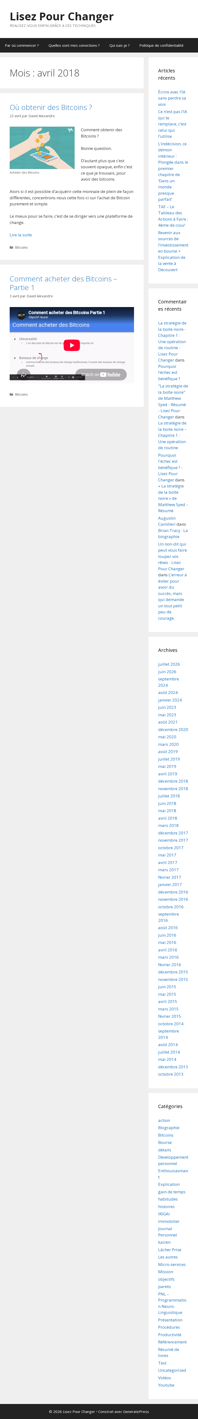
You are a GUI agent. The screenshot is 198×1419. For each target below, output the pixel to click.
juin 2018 (167, 803)
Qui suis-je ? (119, 45)
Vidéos (164, 1377)
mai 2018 (167, 810)
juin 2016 (167, 935)
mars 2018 (168, 825)
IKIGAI (164, 1214)
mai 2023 (167, 714)
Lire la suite (21, 235)
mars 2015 (168, 1009)
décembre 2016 (173, 892)
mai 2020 (167, 737)
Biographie (168, 1127)
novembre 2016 (173, 899)
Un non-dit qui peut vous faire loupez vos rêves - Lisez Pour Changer (172, 556)
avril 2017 (167, 862)
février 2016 (169, 964)
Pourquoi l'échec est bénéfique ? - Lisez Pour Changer (170, 467)
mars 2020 (168, 744)
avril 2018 (167, 818)
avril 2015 (167, 1001)
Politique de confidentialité (161, 45)
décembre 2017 (173, 833)
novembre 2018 (173, 788)
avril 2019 (167, 774)
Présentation (170, 1320)
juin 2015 (167, 986)
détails (164, 1150)
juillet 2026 (169, 664)
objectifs (166, 1279)
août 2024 (168, 692)
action (164, 1120)
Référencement (172, 1342)
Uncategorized (172, 1370)
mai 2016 (167, 942)
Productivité (169, 1334)
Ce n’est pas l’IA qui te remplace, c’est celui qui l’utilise (172, 124)
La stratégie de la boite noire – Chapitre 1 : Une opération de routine (172, 435)
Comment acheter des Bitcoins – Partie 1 (63, 283)
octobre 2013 (171, 1074)
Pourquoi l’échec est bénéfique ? (169, 372)
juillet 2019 (169, 759)
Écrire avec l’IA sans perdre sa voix (172, 98)
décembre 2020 (173, 729)
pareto (164, 1286)
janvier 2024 (170, 700)
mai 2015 (167, 994)
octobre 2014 (171, 1023)
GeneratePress (136, 1411)
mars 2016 (168, 957)
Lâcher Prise (169, 1249)
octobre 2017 (171, 847)
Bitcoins (21, 247)
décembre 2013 (173, 1067)
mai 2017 (167, 855)
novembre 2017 (173, 840)
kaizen (164, 1242)
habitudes (168, 1199)
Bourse (165, 1142)
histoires (166, 1206)
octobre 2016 (171, 907)
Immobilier (169, 1221)
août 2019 (168, 751)
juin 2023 (167, 707)
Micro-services (172, 1264)
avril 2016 (167, 950)
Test (162, 1363)
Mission (165, 1271)
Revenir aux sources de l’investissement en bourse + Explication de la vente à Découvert (173, 251)
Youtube (166, 1385)
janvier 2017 (170, 884)
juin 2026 (167, 671)
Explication (169, 1184)
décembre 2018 (173, 781)
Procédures (169, 1327)
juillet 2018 (169, 796)
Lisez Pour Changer (62, 16)
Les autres (168, 1257)
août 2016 (168, 927)
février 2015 (169, 1016)
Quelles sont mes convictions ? (74, 45)
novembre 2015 (173, 979)
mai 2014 (167, 1059)
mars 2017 (168, 869)
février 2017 (169, 877)
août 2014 (168, 1044)
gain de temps (171, 1192)
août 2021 (168, 722)
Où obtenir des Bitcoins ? (51, 107)
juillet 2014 (169, 1052)
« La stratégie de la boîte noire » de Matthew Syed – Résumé (173, 498)
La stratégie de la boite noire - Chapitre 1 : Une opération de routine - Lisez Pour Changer (172, 341)
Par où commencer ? (22, 45)
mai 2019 (167, 766)
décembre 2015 (173, 972)
